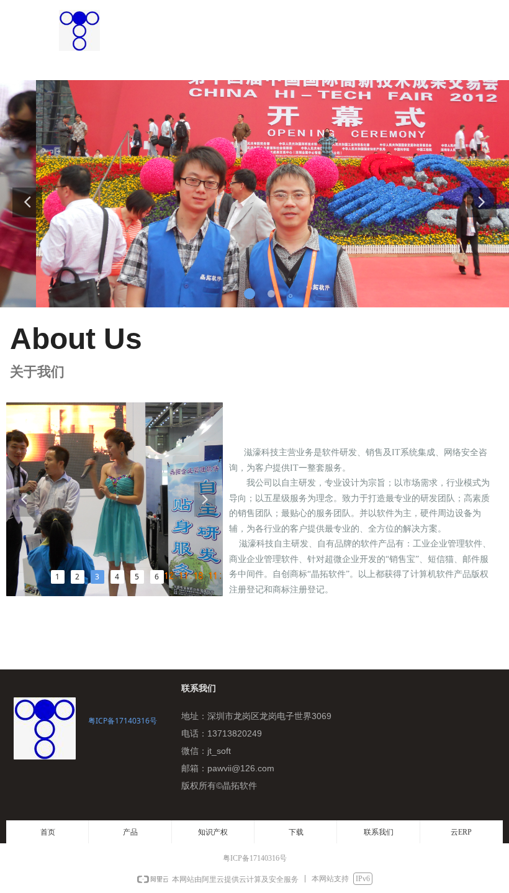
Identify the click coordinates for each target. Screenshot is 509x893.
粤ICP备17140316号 (122, 720)
